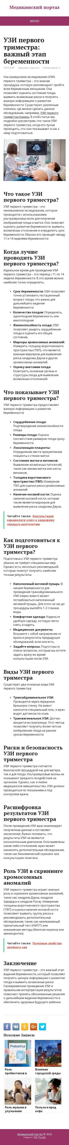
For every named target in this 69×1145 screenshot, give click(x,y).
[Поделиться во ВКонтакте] (15, 1026)
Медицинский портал (34, 7)
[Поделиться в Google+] (33, 1026)
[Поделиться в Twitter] (42, 1026)
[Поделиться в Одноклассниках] (24, 1026)
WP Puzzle (40, 1137)
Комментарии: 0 (51, 67)
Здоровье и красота (28, 67)
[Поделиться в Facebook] (7, 1026)
